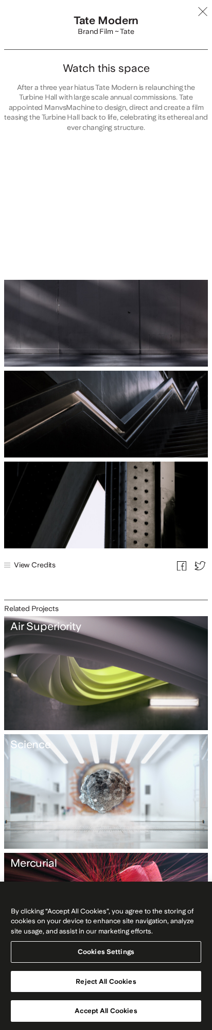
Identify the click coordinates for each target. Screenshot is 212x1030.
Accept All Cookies (106, 1011)
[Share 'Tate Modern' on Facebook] (181, 565)
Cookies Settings (106, 952)
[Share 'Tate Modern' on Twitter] (199, 565)
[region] (106, 956)
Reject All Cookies (106, 981)
